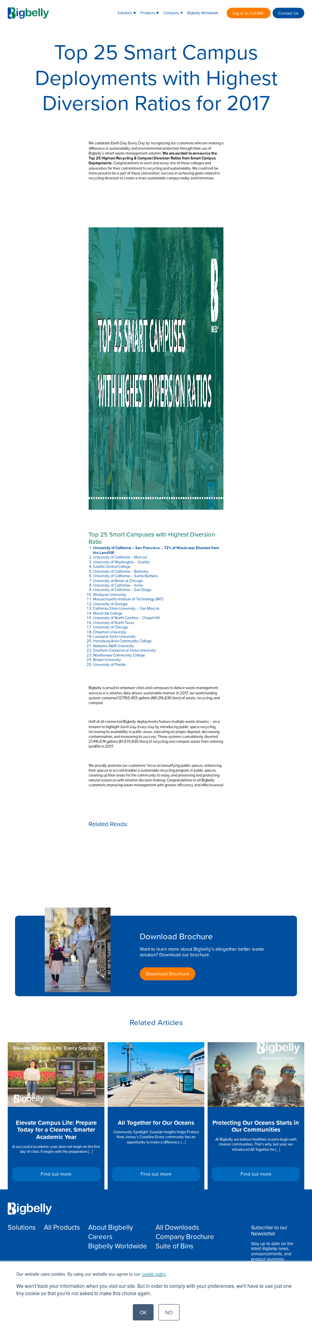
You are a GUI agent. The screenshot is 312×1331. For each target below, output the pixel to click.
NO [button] (169, 1312)
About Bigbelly (110, 1227)
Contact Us (288, 13)
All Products (62, 1227)
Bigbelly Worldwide (202, 12)
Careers (100, 1237)
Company (171, 12)
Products (148, 12)
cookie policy (154, 1274)
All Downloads (177, 1227)
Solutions (124, 12)
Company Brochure (185, 1237)
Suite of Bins (174, 1246)
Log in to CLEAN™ (248, 13)
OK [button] (143, 1312)
